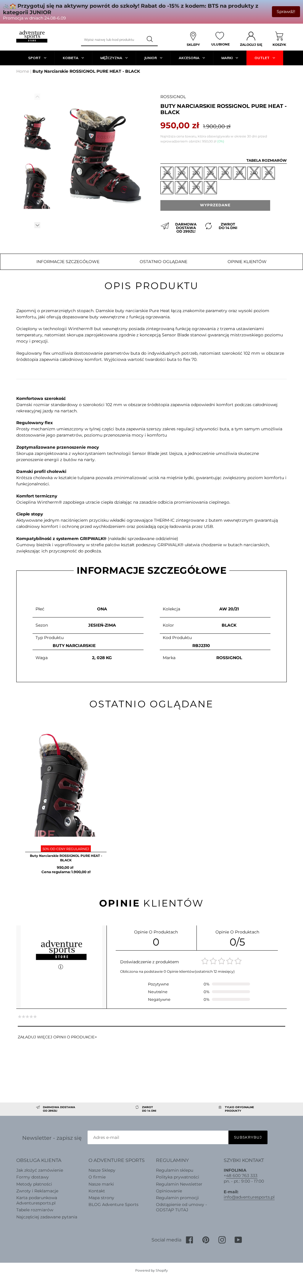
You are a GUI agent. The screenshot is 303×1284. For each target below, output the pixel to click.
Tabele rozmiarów (34, 1209)
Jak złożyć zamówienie (39, 1170)
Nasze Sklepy (101, 1170)
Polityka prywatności (177, 1177)
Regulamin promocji (177, 1197)
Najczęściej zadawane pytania (46, 1217)
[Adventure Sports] (31, 36)
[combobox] (112, 39)
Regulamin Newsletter (179, 1184)
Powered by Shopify (151, 1270)
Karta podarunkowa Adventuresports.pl (36, 1200)
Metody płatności (34, 1184)
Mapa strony (101, 1197)
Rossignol (173, 96)
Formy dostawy (32, 1177)
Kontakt (96, 1191)
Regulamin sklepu (174, 1170)
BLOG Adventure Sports (113, 1204)
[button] (37, 225)
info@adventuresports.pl (249, 1197)
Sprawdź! (286, 11)
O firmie (97, 1177)
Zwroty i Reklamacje (37, 1191)
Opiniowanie (169, 1191)
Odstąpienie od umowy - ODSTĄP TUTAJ (181, 1207)
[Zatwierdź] (150, 39)
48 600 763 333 (241, 1175)
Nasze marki (101, 1184)
